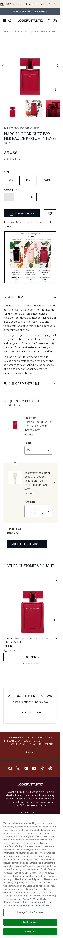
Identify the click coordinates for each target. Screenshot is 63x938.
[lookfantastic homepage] (30, 20)
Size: (7, 172)
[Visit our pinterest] (50, 768)
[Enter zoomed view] (54, 89)
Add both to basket (27, 544)
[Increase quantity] (31, 197)
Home (7, 31)
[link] (49, 20)
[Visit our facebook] (10, 768)
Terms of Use (41, 905)
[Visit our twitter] (18, 768)
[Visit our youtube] (34, 768)
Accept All (30, 931)
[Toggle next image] (57, 65)
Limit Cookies (30, 922)
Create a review (30, 712)
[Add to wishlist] (50, 213)
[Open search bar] (10, 20)
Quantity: (11, 189)
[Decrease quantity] (9, 197)
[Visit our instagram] (26, 768)
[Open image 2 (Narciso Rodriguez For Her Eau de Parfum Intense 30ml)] (33, 108)
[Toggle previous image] (2, 65)
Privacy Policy (21, 905)
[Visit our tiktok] (42, 768)
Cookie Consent (30, 812)
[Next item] (54, 620)
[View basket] (55, 20)
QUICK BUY (32, 657)
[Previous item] (6, 620)
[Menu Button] (3, 20)
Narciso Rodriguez (21, 128)
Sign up (30, 752)
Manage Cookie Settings (30, 912)
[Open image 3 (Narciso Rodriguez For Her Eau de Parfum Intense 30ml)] (54, 108)
